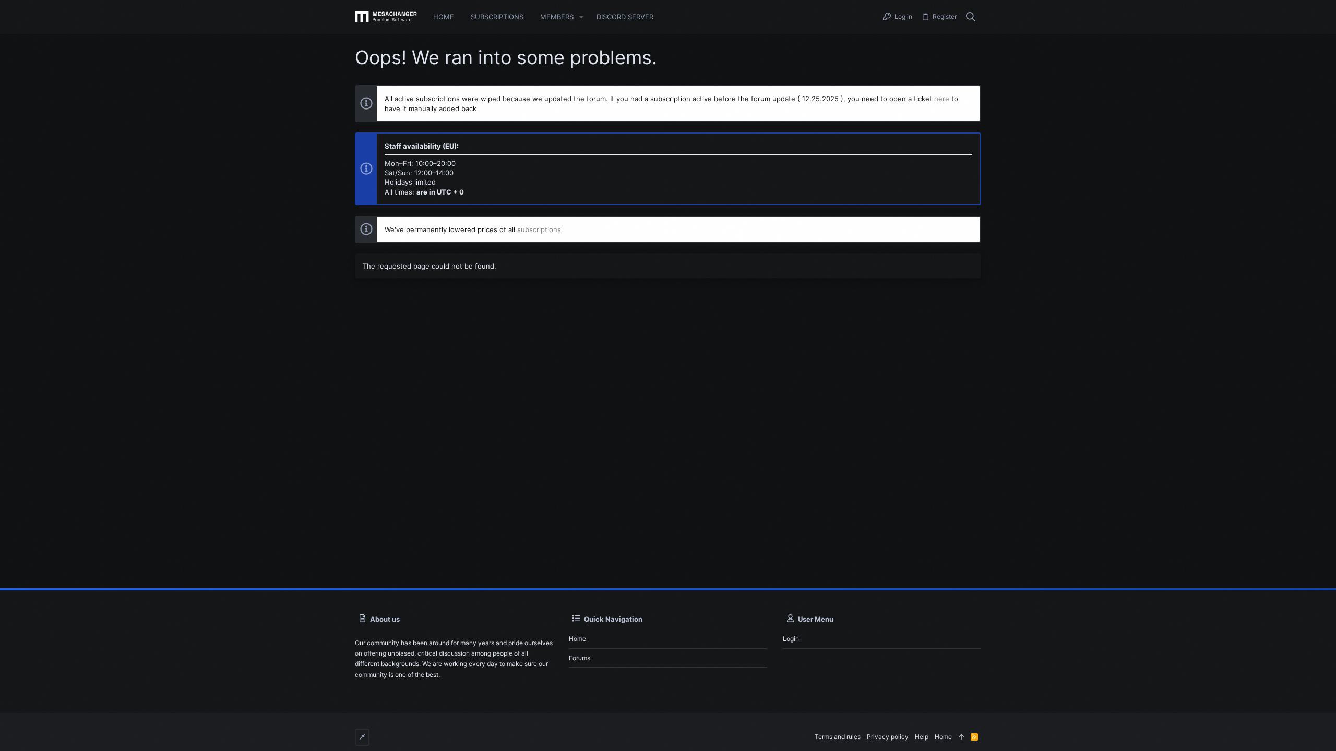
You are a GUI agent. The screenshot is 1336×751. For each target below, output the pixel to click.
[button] (581, 17)
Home (577, 639)
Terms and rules (838, 737)
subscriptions (539, 229)
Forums (579, 658)
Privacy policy (888, 737)
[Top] (961, 737)
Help (921, 737)
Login (791, 639)
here (941, 98)
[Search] (971, 17)
